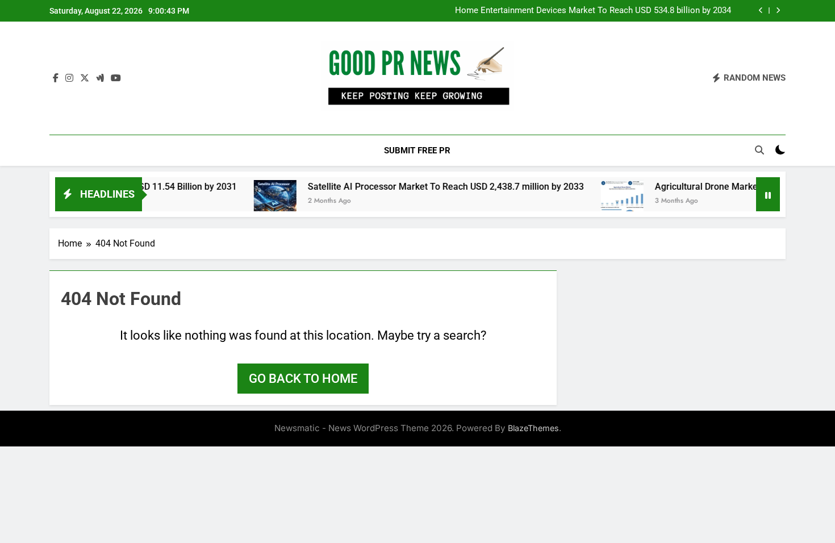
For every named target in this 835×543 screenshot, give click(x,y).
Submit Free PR (417, 150)
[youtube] (115, 78)
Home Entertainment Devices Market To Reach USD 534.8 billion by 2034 (593, 10)
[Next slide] (778, 10)
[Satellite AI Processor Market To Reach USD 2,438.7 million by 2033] (262, 201)
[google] (100, 78)
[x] (85, 78)
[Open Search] (759, 149)
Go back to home (303, 378)
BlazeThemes (533, 428)
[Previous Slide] (761, 10)
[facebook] (55, 78)
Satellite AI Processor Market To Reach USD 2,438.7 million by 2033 (433, 186)
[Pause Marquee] (768, 194)
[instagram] (69, 78)
